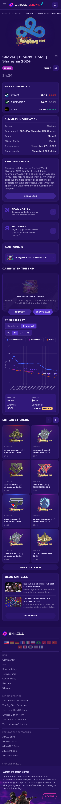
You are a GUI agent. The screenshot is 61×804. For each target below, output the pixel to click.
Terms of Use (9, 674)
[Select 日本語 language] (25, 647)
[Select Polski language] (33, 643)
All (28, 333)
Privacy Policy (9, 669)
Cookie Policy (9, 678)
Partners (6, 683)
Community (8, 660)
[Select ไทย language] (35, 647)
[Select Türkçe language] (43, 643)
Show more (30, 615)
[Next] (56, 420)
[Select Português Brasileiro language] (38, 643)
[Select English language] (6, 643)
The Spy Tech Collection (14, 705)
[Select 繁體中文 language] (20, 647)
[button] (16, 442)
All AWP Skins (9, 751)
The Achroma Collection (14, 719)
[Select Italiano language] (27, 643)
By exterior (13, 326)
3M (21, 333)
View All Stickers (30, 567)
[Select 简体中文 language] (54, 643)
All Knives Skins (10, 755)
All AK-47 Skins (9, 741)
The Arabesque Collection (15, 700)
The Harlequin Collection (15, 724)
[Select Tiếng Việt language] (49, 643)
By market (28, 326)
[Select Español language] (12, 643)
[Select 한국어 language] (30, 647)
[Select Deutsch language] (17, 643)
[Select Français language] (22, 643)
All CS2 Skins (8, 736)
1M (15, 333)
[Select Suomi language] (41, 647)
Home (5, 13)
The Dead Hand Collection (15, 710)
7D (8, 333)
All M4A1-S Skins (10, 746)
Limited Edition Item (13, 714)
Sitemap (6, 688)
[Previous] (49, 420)
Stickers (16, 13)
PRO (4, 664)
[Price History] (29, 86)
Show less (30, 196)
